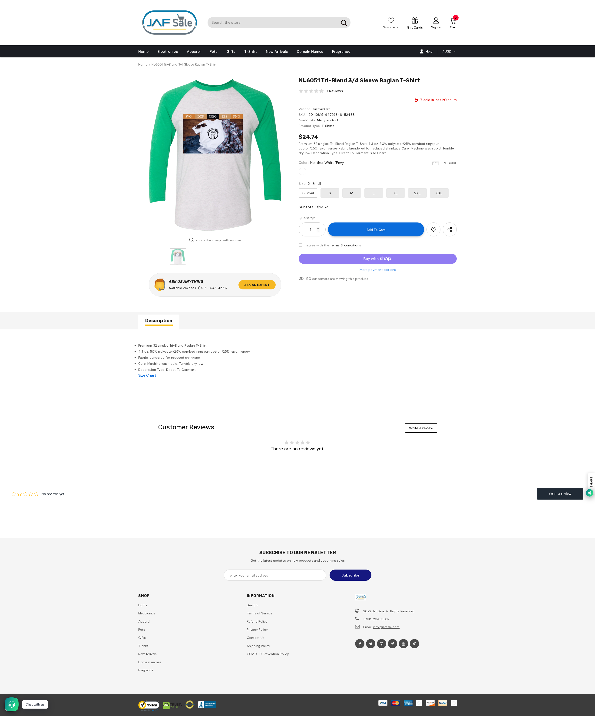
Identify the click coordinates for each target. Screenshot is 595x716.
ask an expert (257, 285)
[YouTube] (403, 643)
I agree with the (317, 245)
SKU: (302, 115)
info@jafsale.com (386, 627)
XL (395, 193)
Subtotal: (307, 207)
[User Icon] (436, 20)
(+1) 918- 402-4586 (211, 288)
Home (142, 64)
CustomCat (321, 109)
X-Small (307, 193)
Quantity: (307, 217)
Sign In (436, 27)
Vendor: (305, 109)
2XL (417, 193)
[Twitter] (370, 643)
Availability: (307, 120)
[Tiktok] (414, 643)
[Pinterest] (392, 643)
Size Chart (147, 375)
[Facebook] (359, 643)
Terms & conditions (345, 245)
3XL (439, 193)
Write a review (421, 428)
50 (308, 278)
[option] (215, 155)
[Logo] (169, 22)
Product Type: (310, 126)
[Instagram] (381, 643)
